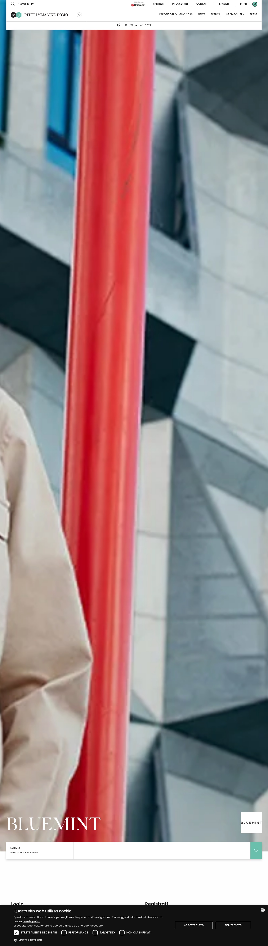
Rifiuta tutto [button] (233, 925)
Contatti (202, 4)
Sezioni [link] (216, 15)
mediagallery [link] (235, 15)
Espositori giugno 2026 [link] (176, 15)
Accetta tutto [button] (194, 925)
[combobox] (263, 910)
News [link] (201, 15)
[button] (91, 940)
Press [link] (254, 15)
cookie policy (31, 922)
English (224, 4)
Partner (158, 4)
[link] (246, 4)
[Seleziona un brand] (79, 14)
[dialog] (134, 925)
